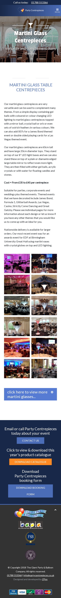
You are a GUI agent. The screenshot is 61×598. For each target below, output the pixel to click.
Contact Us (30, 440)
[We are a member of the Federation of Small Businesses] (30, 538)
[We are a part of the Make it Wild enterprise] (30, 554)
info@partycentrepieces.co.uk (39, 575)
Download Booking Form (30, 491)
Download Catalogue (30, 461)
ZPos (44, 579)
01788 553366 (39, 2)
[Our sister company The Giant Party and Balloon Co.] (30, 512)
